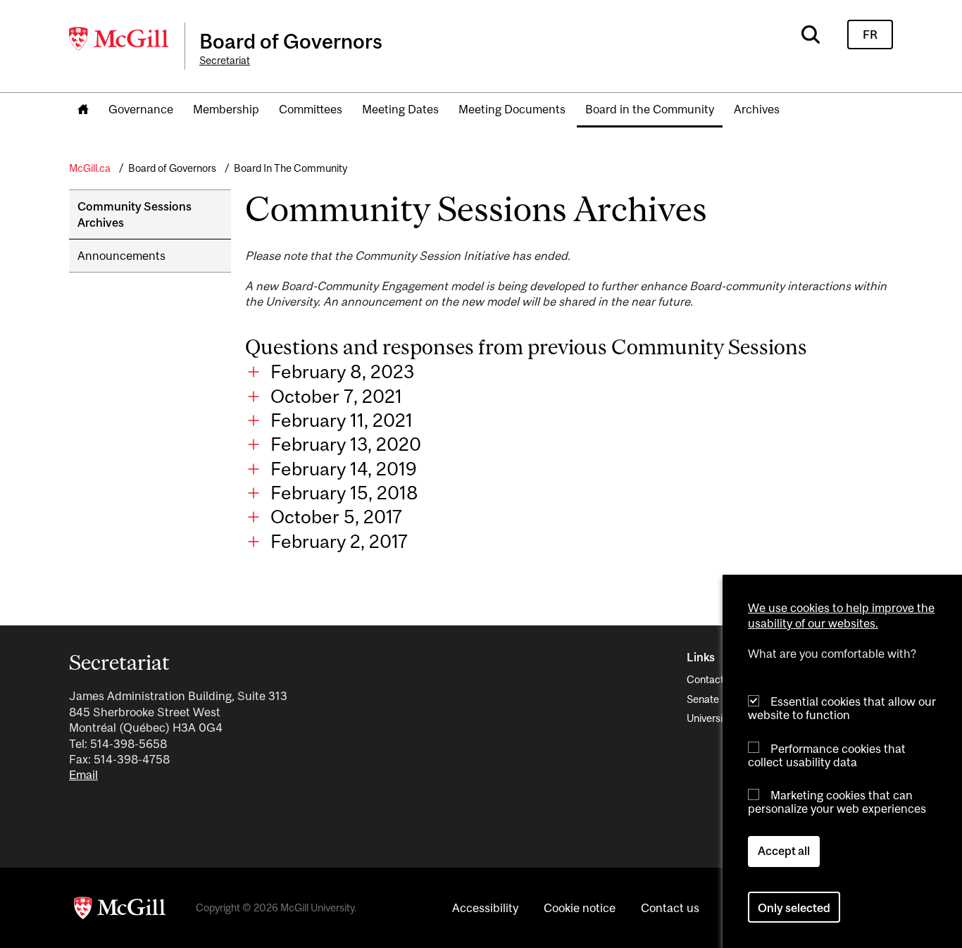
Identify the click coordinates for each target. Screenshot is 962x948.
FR (870, 34)
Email (83, 775)
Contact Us (712, 679)
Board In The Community (290, 168)
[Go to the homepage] (83, 110)
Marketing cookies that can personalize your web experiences (837, 802)
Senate (703, 699)
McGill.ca (90, 168)
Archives (757, 109)
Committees (310, 109)
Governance (140, 109)
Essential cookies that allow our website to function (842, 708)
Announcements (121, 256)
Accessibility (485, 908)
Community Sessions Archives (134, 214)
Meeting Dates (400, 109)
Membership (226, 109)
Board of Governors (172, 168)
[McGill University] (119, 38)
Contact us (670, 908)
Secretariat (224, 60)
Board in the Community (649, 109)
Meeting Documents (512, 109)
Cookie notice (580, 908)
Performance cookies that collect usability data (827, 754)
